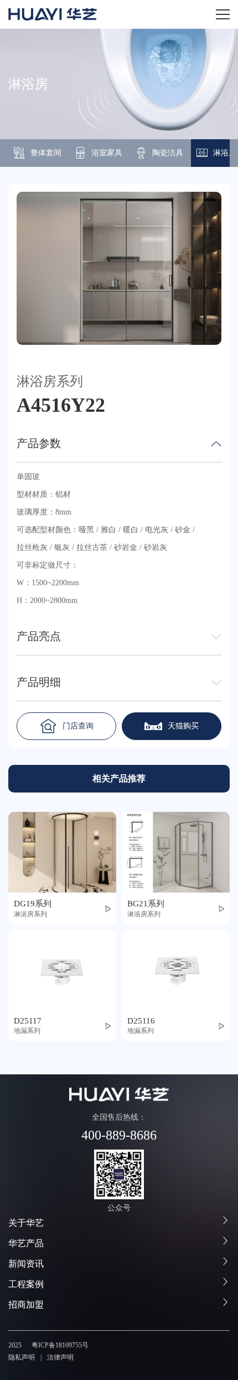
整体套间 (45, 153)
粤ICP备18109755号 (60, 1345)
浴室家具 (106, 153)
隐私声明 (21, 1357)
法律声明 (60, 1357)
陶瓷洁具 (167, 153)
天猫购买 (183, 726)
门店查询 (78, 726)
